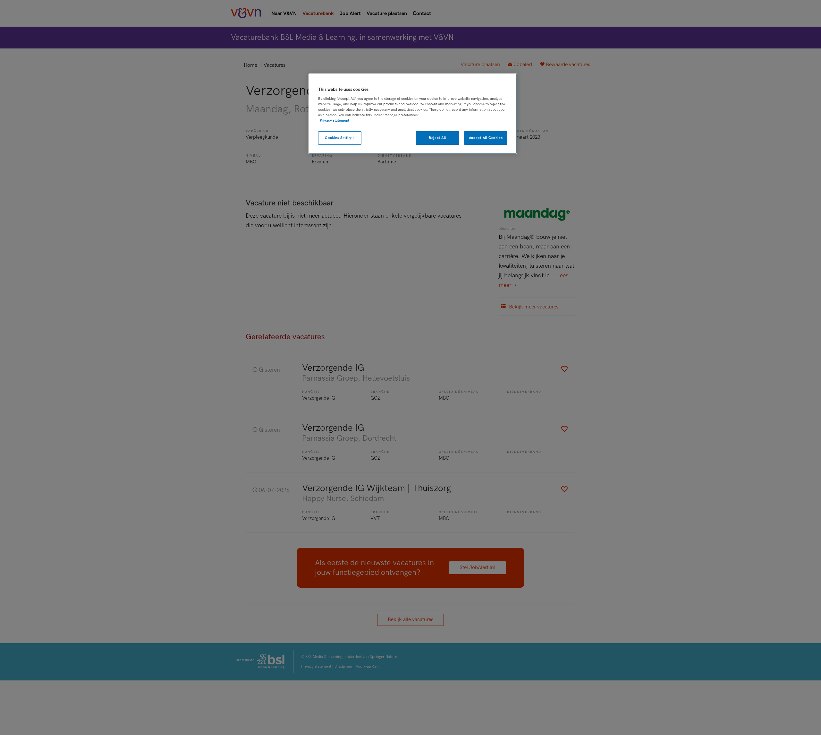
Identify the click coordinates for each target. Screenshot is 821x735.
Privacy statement (334, 120)
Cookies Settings (339, 138)
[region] (413, 114)
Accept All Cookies (486, 138)
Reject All (437, 138)
